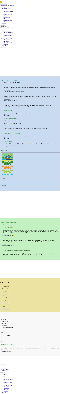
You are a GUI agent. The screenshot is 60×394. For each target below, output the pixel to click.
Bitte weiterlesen (7, 90)
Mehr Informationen (5, 302)
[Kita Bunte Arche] (7, 5)
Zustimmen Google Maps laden (6, 351)
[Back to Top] (1, 2)
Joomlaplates (16, 362)
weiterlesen (6, 114)
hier (2, 349)
